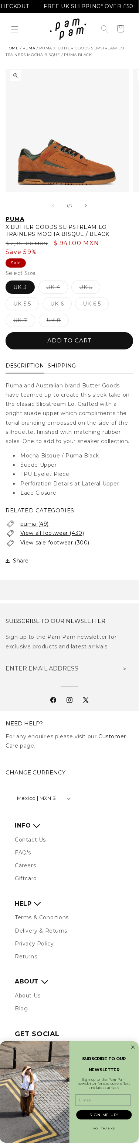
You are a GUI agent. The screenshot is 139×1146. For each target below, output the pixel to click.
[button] (15, 29)
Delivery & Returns (41, 930)
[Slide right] (86, 206)
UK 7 (24, 322)
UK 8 (58, 322)
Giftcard (26, 878)
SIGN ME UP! (103, 1114)
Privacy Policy (34, 943)
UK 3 (20, 287)
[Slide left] (53, 206)
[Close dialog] (132, 1047)
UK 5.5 (26, 305)
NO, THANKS (104, 1128)
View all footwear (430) (52, 533)
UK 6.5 (96, 305)
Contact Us (30, 839)
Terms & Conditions (42, 917)
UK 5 (89, 288)
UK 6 (61, 305)
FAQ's (23, 852)
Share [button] (21, 560)
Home (12, 48)
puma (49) (34, 523)
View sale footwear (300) (54, 542)
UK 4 (57, 288)
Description (25, 365)
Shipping (62, 365)
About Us (28, 995)
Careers (25, 865)
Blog (21, 1008)
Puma (15, 218)
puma (29, 48)
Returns (26, 956)
